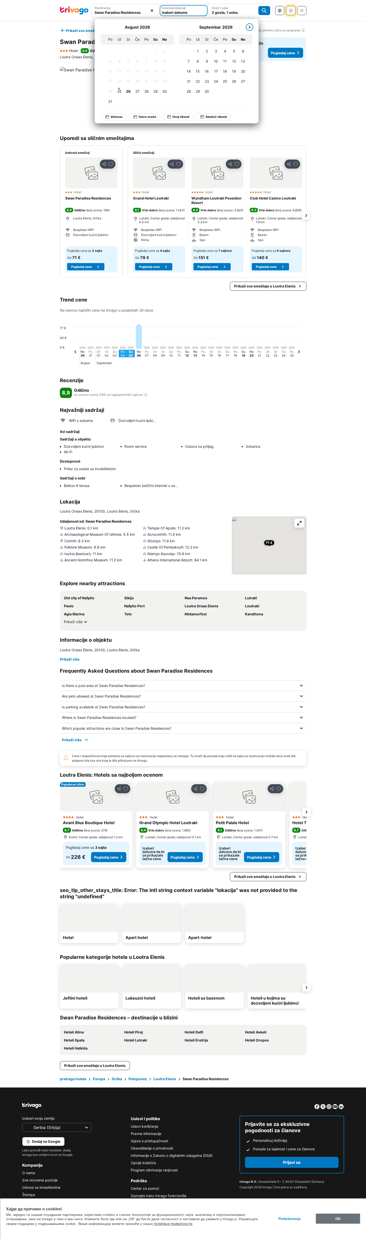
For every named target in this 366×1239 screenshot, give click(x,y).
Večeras (116, 117)
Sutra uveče (147, 117)
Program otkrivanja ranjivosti (154, 1170)
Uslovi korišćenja (144, 1126)
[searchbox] (125, 12)
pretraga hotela (73, 1079)
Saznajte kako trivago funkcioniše (158, 1196)
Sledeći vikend (216, 117)
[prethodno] (75, 352)
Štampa (28, 1195)
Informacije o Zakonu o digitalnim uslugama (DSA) (172, 1155)
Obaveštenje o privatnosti (152, 1148)
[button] (125, 10)
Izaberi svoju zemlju (38, 1118)
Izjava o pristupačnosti (149, 1141)
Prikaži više (73, 622)
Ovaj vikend (180, 117)
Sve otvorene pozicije (40, 1180)
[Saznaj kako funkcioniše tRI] (146, 395)
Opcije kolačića (143, 1163)
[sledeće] (250, 27)
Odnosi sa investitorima (41, 1187)
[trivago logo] (74, 11)
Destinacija (102, 8)
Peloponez (138, 1079)
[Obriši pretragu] (151, 10)
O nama (28, 1173)
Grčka (117, 1079)
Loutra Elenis (164, 1079)
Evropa (99, 1079)
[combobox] (125, 10)
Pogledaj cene (283, 53)
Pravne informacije (146, 1133)
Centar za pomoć (145, 1188)
